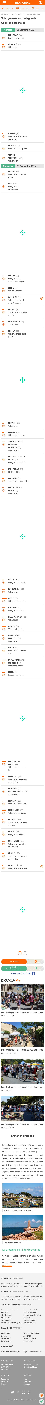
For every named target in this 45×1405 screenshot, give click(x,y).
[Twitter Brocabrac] (14, 1394)
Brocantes (5, 1312)
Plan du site (5, 1369)
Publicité (4, 1381)
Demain (4, 1336)
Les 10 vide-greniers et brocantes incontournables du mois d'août (22, 1014)
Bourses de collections (31, 1310)
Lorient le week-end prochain (33, 1286)
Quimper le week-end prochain (11, 1286)
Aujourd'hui (5, 1333)
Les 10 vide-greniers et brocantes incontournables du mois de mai (22, 1126)
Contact (27, 1384)
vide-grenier (16, 15)
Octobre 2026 (28, 1341)
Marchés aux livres (30, 1320)
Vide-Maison (5, 1320)
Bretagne (5, 15)
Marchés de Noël (29, 1323)
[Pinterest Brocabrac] (31, 1394)
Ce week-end (6, 1338)
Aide (25, 1379)
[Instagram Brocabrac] (25, 1394)
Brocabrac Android (31, 1364)
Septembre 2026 (29, 1338)
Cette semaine (6, 1341)
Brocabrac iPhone (30, 1367)
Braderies (26, 1317)
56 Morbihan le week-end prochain (33, 1299)
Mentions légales (7, 1364)
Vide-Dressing (6, 1317)
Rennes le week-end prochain (33, 1283)
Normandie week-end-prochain (11, 1351)
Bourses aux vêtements (32, 1315)
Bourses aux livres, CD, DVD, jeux (11, 1323)
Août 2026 (27, 1336)
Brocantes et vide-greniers (11, 1310)
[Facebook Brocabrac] (19, 1394)
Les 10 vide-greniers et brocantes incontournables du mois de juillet (22, 1051)
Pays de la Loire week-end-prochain (33, 1351)
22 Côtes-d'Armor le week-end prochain (11, 1297)
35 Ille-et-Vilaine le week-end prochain (33, 1297)
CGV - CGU (5, 1367)
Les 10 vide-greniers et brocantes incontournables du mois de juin (22, 1089)
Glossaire (27, 1381)
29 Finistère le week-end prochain (11, 1299)
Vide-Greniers (6, 1315)
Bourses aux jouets (30, 1312)
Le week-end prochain (31, 1333)
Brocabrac (5, 1379)
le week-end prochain (31, 15)
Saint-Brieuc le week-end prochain (11, 1283)
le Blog (3, 1384)
